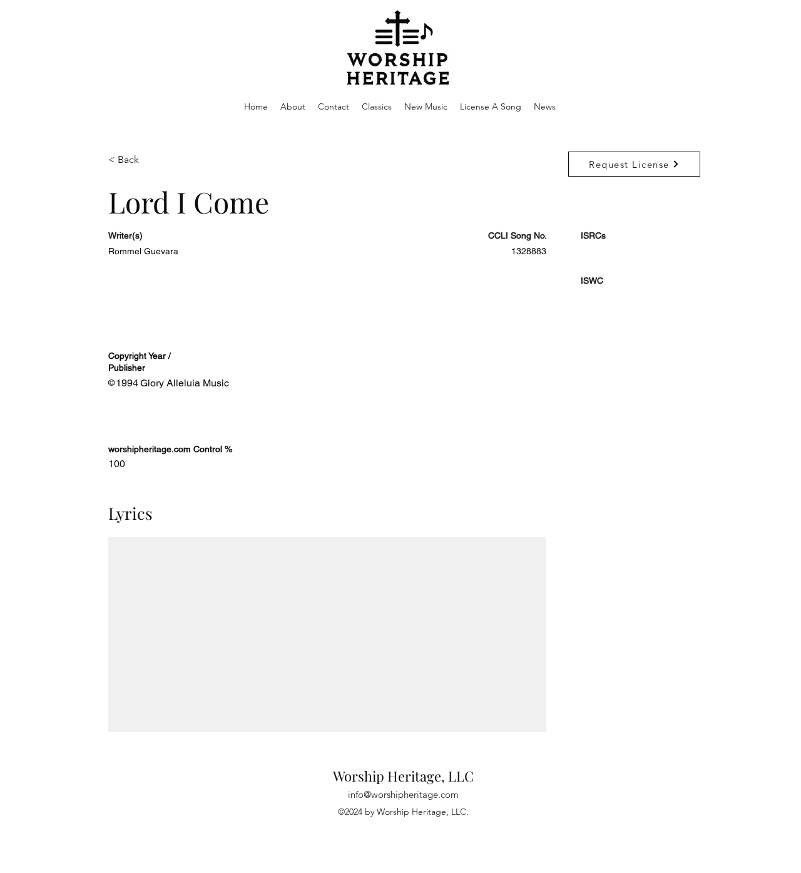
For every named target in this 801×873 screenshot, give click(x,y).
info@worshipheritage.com (403, 794)
